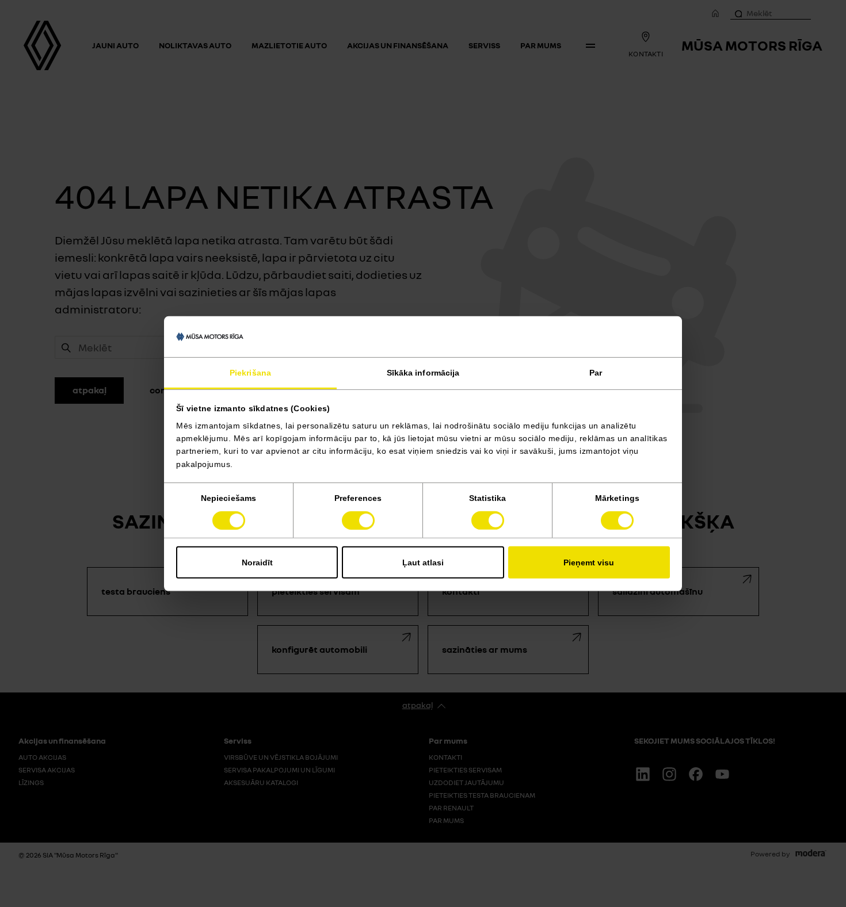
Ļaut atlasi (423, 562)
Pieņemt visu (588, 562)
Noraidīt (257, 562)
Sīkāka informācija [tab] (423, 372)
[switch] (358, 520)
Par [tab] (595, 372)
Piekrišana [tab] (250, 372)
